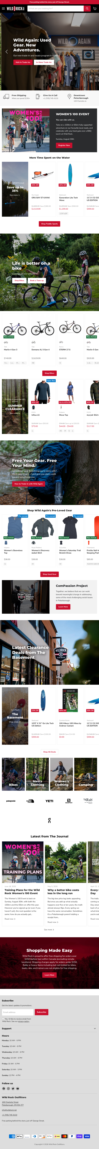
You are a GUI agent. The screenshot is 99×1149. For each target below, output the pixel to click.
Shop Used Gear (49, 574)
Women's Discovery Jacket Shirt (40, 551)
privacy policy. (23, 1021)
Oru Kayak (35, 195)
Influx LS (35, 415)
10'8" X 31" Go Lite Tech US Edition (43, 724)
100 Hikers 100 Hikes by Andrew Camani (70, 724)
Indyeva (61, 412)
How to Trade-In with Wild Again (29, 484)
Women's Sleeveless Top (13, 551)
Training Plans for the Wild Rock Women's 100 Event (22, 892)
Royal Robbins (37, 548)
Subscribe (41, 1012)
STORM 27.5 (64, 349)
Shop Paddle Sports (49, 224)
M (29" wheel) (18, 363)
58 (33, 363)
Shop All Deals (78, 64)
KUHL (34, 412)
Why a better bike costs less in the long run (63, 892)
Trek (5, 347)
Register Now (64, 145)
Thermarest (90, 548)
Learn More (63, 607)
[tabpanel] (15, 8)
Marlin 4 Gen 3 (10, 349)
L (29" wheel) (13, 363)
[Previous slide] (7, 51)
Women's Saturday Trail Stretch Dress (70, 551)
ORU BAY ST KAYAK (41, 197)
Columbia (62, 548)
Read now (9, 919)
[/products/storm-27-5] (70, 326)
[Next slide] (91, 51)
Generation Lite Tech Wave (68, 199)
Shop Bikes (61, 64)
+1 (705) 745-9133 (9, 1115)
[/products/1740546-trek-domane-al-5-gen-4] (42, 326)
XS (61, 431)
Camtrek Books (64, 720)
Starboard (62, 195)
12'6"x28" (63, 213)
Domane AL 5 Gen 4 (41, 349)
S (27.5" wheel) (7, 363)
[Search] (87, 8)
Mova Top (63, 415)
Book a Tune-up (37, 280)
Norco (61, 347)
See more (48, 929)
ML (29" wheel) (24, 363)
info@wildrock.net (9, 1110)
